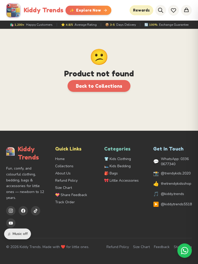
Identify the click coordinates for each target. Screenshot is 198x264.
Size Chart (63, 187)
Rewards (141, 10)
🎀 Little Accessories (121, 180)
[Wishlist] (173, 10)
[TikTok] (35, 210)
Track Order (65, 202)
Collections (64, 166)
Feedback (162, 246)
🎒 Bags (111, 173)
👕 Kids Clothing (117, 158)
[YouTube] (10, 223)
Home (60, 158)
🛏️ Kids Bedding (117, 166)
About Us (63, 173)
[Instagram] (10, 210)
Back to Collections (99, 86)
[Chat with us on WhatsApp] (184, 250)
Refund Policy (66, 180)
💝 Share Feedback (71, 194)
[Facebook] (23, 210)
